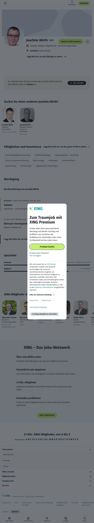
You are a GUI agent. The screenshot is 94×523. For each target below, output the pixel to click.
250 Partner (51, 264)
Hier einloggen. (35, 256)
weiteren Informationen (44, 287)
